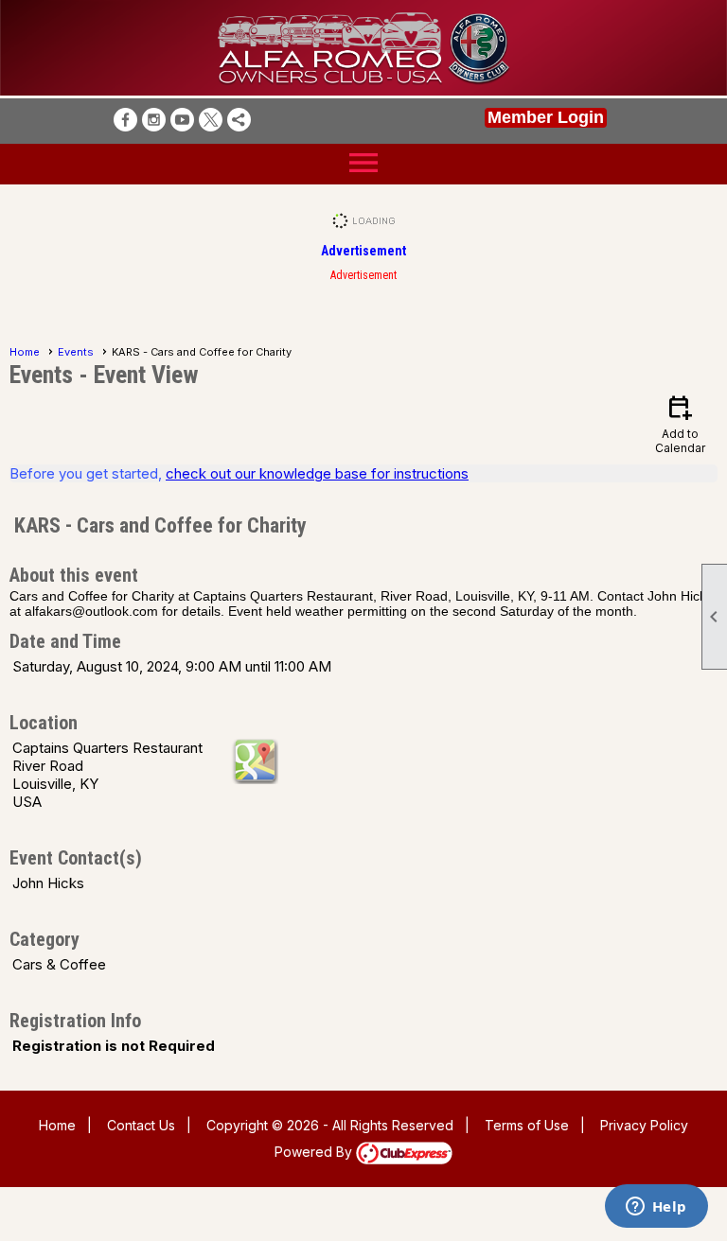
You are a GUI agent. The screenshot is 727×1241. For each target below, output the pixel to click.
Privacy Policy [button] (644, 1125)
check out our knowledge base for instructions (317, 473)
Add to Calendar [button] (680, 423)
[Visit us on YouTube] (182, 119)
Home (24, 351)
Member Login (546, 117)
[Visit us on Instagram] (154, 119)
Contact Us (141, 1125)
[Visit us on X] (210, 119)
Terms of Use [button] (527, 1125)
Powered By (315, 1152)
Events (76, 351)
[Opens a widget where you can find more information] (656, 1208)
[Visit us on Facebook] (125, 119)
